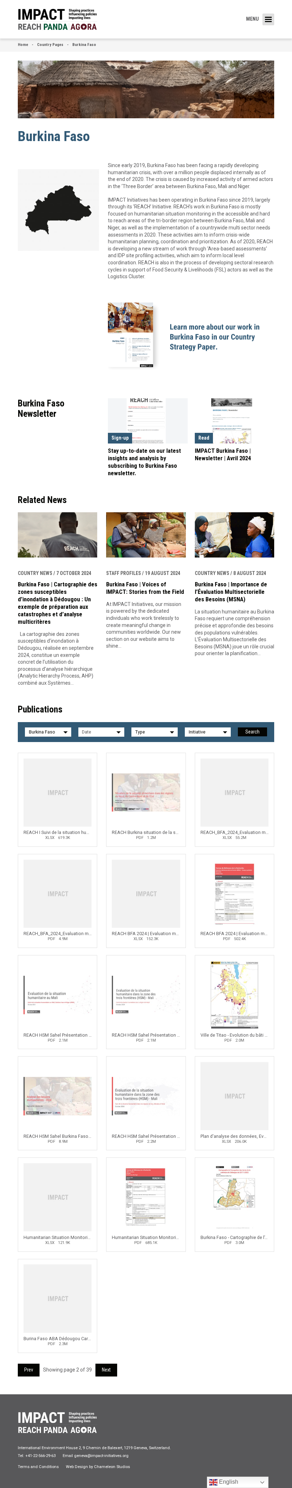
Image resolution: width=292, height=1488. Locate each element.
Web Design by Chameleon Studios (98, 1466)
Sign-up (120, 438)
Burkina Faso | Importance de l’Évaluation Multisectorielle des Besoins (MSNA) (231, 592)
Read (203, 438)
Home (23, 44)
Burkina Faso (84, 44)
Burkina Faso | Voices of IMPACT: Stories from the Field (145, 588)
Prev (28, 1370)
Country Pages (50, 44)
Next (106, 1370)
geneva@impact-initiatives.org (101, 1455)
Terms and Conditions (38, 1466)
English (228, 1482)
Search (252, 732)
